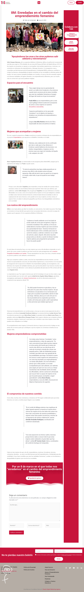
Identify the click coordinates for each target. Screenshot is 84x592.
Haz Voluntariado (49, 576)
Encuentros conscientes (36, 107)
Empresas (47, 579)
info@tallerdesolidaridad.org (8, 571)
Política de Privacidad (66, 554)
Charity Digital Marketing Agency (51, 589)
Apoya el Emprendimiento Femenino (52, 573)
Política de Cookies (29, 570)
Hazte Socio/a (49, 567)
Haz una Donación (50, 570)
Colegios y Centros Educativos (50, 582)
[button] (39, 2)
